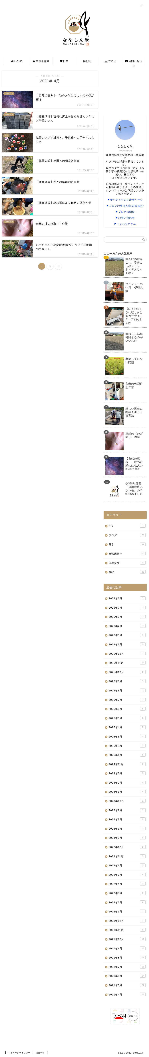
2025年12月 (126, 653)
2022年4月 (126, 884)
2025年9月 (126, 681)
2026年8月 (126, 598)
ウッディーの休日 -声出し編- (134, 287)
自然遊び (126, 563)
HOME (18, 61)
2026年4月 (126, 626)
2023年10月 (126, 801)
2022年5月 (126, 874)
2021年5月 (126, 985)
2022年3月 (126, 893)
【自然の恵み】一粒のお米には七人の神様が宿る (134, 463)
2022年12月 (126, 847)
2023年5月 (126, 838)
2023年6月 (126, 828)
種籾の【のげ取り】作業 (134, 435)
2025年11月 (126, 663)
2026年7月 (126, 607)
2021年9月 (126, 948)
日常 (66, 61)
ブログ (112, 61)
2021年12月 (126, 921)
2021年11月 (126, 930)
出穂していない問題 (134, 360)
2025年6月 (126, 709)
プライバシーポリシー (19, 1053)
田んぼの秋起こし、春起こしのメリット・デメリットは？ (134, 265)
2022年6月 (126, 865)
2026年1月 (126, 644)
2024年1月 (126, 791)
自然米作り (42, 61)
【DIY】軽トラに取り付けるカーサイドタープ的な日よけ (134, 315)
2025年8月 (126, 690)
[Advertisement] (125, 89)
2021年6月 (126, 976)
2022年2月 (126, 902)
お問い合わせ (135, 62)
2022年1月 (126, 911)
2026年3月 (126, 635)
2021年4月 (126, 994)
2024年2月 (126, 782)
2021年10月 (126, 939)
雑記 (89, 61)
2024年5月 (126, 773)
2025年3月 (126, 736)
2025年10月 (126, 672)
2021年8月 (126, 957)
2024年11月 (126, 764)
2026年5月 (126, 617)
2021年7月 (126, 967)
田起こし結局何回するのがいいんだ (134, 337)
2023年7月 (126, 819)
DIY (126, 526)
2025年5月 (126, 718)
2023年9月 (126, 810)
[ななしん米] (74, 46)
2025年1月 (126, 755)
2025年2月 (126, 746)
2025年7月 (126, 700)
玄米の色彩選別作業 (134, 385)
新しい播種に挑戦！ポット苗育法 (134, 412)
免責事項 (40, 1053)
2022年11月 (126, 856)
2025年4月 (126, 727)
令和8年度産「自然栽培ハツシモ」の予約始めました (134, 488)
